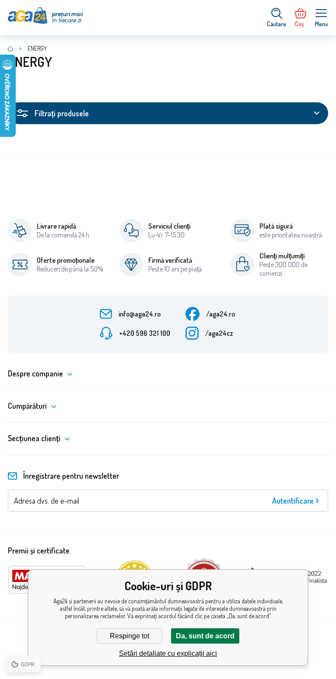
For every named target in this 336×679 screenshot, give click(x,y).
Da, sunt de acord (205, 636)
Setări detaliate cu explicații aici (168, 653)
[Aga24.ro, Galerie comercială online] (10, 48)
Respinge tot (129, 636)
